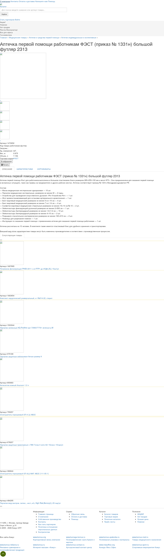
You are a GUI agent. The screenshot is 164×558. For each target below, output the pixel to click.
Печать (6, 164)
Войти (17, 19)
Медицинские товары (18, 37)
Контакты (14, 1)
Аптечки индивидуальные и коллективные (78, 37)
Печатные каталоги (112, 519)
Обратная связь (78, 514)
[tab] (12, 235)
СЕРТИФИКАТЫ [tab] (43, 169)
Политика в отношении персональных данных (47, 528)
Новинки (140, 521)
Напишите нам (41, 1)
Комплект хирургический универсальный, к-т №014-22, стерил (26, 298)
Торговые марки (111, 516)
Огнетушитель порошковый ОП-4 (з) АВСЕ (18, 414)
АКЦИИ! (140, 514)
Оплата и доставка (27, 1)
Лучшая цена (142, 519)
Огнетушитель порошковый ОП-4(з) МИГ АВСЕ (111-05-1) (24, 473)
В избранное (6, 161)
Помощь (51, 1)
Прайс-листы (109, 521)
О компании (5, 1)
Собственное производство (49, 519)
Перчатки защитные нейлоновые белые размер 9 (21, 356)
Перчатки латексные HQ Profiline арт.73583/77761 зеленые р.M (26, 327)
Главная (3, 37)
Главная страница (45, 514)
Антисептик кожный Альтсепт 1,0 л (14, 385)
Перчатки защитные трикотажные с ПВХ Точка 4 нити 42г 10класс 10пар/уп (31, 444)
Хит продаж (142, 516)
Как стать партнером (47, 524)
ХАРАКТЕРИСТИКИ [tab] (25, 169)
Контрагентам (44, 532)
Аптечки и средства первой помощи (44, 37)
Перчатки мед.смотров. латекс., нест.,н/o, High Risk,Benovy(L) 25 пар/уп (30, 503)
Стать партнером (7, 19)
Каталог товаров (111, 514)
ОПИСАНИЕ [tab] (7, 169)
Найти (4, 14)
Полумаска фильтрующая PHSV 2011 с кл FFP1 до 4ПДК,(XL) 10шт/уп (29, 268)
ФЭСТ (15, 158)
